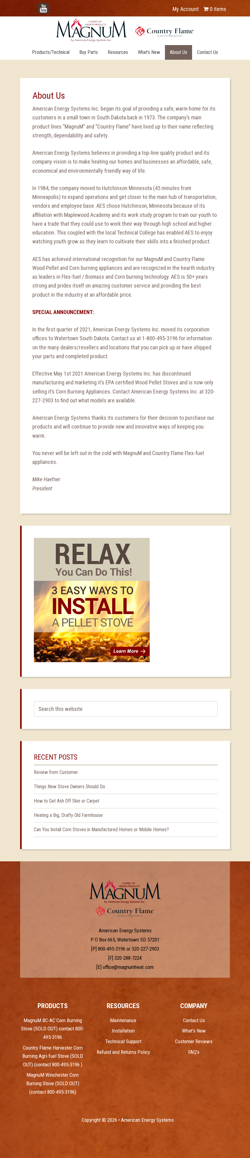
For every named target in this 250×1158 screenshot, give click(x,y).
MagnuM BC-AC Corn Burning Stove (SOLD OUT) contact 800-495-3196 (52, 1028)
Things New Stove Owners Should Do (69, 786)
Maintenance (123, 1020)
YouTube (52, 6)
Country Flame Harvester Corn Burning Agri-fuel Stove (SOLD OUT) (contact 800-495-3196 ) (52, 1056)
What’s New (194, 1031)
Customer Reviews (193, 1041)
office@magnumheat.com (128, 967)
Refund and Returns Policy (123, 1052)
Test (125, 891)
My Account (186, 9)
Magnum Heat (125, 30)
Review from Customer (56, 772)
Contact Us (194, 1020)
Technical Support (123, 1041)
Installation (123, 1031)
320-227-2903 (145, 949)
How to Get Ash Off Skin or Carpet (66, 801)
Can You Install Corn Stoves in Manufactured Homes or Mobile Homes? (101, 829)
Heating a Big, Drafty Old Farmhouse (68, 815)
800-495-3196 (111, 949)
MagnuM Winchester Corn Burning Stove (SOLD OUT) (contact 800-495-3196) (52, 1083)
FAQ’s (193, 1052)
